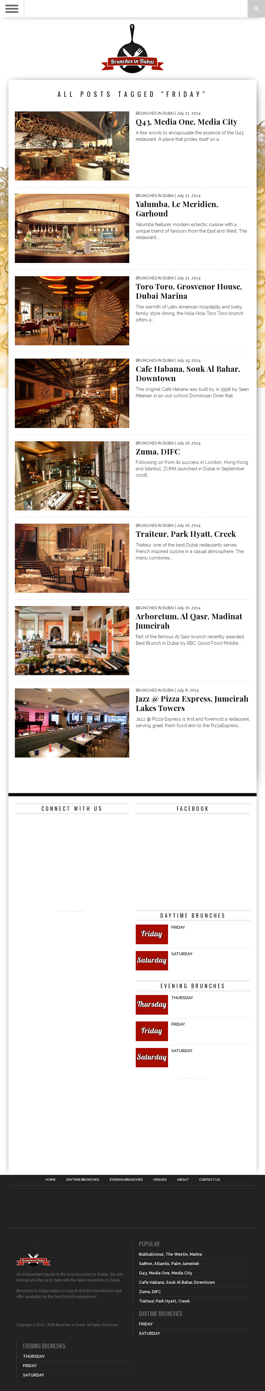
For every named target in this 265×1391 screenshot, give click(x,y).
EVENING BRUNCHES (126, 1179)
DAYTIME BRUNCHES (82, 1179)
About (182, 1179)
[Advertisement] (72, 954)
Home (51, 1179)
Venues (159, 1179)
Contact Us (209, 1179)
